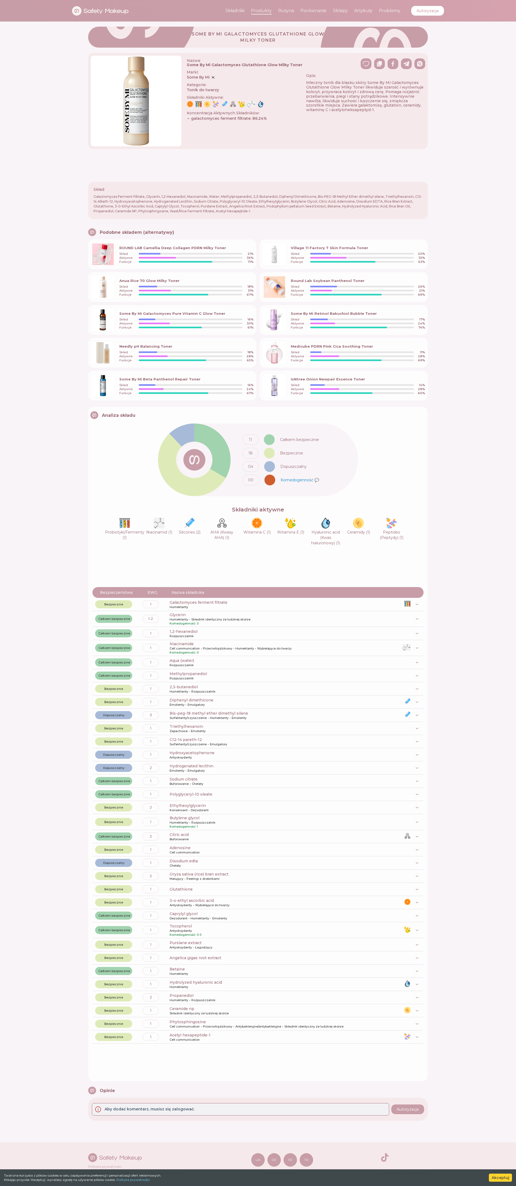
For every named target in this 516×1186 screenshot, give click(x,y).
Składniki (235, 10)
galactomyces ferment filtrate (198, 602)
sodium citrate (184, 779)
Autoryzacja (428, 10)
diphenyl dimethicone (191, 700)
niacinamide (182, 643)
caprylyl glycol (184, 913)
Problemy (389, 10)
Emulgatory (196, 705)
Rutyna (286, 10)
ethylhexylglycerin (188, 805)
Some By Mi (201, 77)
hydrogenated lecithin (191, 766)
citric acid (179, 834)
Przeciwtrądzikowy (217, 648)
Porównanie (313, 10)
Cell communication (185, 648)
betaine (177, 969)
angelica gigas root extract (195, 957)
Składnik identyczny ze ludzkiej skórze (220, 619)
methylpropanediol (188, 673)
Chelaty (197, 784)
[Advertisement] (258, 165)
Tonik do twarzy (203, 89)
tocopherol (181, 926)
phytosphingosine (188, 1021)
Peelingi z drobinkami (203, 879)
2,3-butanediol (184, 686)
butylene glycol (184, 818)
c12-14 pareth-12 (186, 739)
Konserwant (179, 810)
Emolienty (177, 705)
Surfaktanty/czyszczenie (188, 718)
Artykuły (363, 10)
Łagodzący (203, 947)
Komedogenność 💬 (300, 480)
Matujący (176, 879)
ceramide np (182, 1008)
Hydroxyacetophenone (192, 752)
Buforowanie (179, 784)
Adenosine (180, 847)
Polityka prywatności (133, 1180)
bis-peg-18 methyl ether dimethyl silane (209, 713)
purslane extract (186, 942)
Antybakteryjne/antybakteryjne (258, 1026)
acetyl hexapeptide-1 (190, 1035)
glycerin (178, 614)
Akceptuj (500, 1177)
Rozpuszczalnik (182, 636)
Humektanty (179, 607)
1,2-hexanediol (184, 631)
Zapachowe (179, 731)
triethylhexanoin (186, 726)
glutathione (181, 889)
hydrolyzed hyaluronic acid (196, 982)
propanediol (182, 995)
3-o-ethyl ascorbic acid (192, 900)
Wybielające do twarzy (274, 648)
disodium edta (184, 861)
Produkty (261, 10)
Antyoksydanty (181, 757)
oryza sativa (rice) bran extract (199, 874)
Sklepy (340, 10)
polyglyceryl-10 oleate (191, 794)
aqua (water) (182, 660)
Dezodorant (200, 810)
